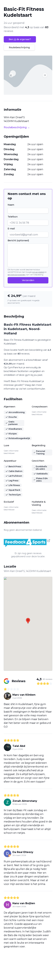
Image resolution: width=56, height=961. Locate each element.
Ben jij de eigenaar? (20, 39)
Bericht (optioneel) (18, 240)
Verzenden (28, 280)
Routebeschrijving (19, 47)
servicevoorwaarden (17, 274)
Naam (11, 204)
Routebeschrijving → (17, 127)
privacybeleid (38, 272)
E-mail (11, 228)
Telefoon (13, 216)
